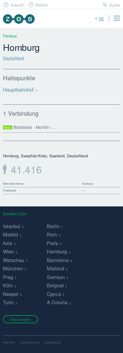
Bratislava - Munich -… (30, 127)
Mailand (55, 268)
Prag (8, 276)
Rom (52, 234)
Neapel (11, 293)
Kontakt (9, 342)
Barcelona (58, 259)
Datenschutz (30, 342)
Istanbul (11, 226)
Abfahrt (41, 5)
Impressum (52, 342)
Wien (8, 251)
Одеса (54, 293)
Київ (7, 243)
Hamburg (57, 251)
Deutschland (13, 58)
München (13, 268)
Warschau (13, 259)
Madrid (10, 234)
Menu (117, 18)
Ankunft (17, 5)
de (101, 18)
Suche (114, 5)
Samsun (56, 276)
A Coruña (57, 302)
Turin (8, 302)
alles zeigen (20, 319)
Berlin (53, 226)
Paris (52, 243)
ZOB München (18, 19)
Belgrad (55, 285)
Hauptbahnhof (18, 89)
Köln (8, 285)
